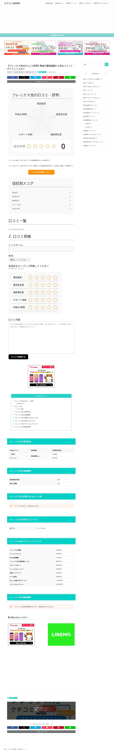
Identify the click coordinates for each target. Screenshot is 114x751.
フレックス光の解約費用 (22, 427)
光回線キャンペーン (92, 112)
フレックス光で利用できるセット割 (26, 418)
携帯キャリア (90, 131)
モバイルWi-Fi (90, 101)
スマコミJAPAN (12, 3)
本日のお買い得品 (91, 138)
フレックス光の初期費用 (22, 415)
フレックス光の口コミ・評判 (24, 401)
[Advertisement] (57, 19)
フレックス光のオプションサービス (26, 424)
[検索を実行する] (106, 64)
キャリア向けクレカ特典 (93, 79)
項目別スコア (21, 403)
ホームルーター (90, 94)
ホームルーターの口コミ (93, 98)
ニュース (88, 90)
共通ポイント (90, 116)
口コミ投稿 (20, 409)
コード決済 (89, 83)
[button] (12, 77)
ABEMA (89, 123)
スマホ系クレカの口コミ (93, 86)
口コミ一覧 (18, 406)
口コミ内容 (14, 319)
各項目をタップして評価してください (29, 267)
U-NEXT (89, 127)
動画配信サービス (91, 120)
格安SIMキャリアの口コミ (94, 142)
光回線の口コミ (42, 72)
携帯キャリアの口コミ (92, 134)
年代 (11, 256)
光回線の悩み (90, 109)
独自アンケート (90, 145)
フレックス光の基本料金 (22, 412)
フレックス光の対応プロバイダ (25, 421)
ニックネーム (16, 245)
